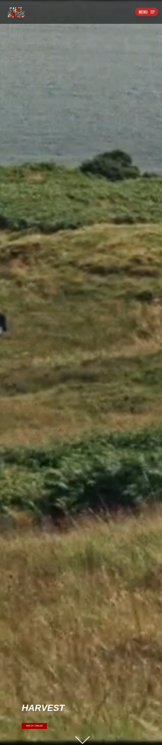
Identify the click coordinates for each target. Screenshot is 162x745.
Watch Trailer (34, 726)
